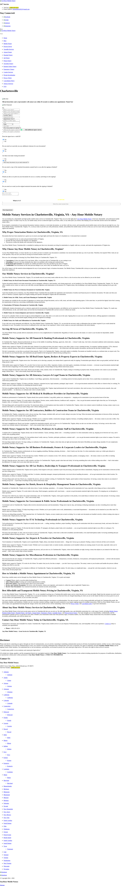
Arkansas (6, 689)
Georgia (6, 723)
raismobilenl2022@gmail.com (21, 9)
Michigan (6, 789)
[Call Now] (61, 872)
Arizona (6, 683)
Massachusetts (8, 786)
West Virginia (7, 863)
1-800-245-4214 (14, 7)
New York (6, 817)
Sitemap (2, 885)
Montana (6, 800)
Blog (5, 41)
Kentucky (6, 763)
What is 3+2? (17, 200)
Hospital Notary (8, 55)
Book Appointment (7, 210)
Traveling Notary (8, 63)
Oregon (6, 832)
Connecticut (7, 706)
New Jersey (7, 812)
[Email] (61, 875)
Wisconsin (6, 866)
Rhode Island (7, 837)
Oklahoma (6, 829)
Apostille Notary (57, 613)
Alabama (6, 672)
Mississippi (7, 795)
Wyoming (6, 869)
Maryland (6, 780)
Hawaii (6, 729)
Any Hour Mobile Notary (84, 219)
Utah (5, 852)
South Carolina (8, 840)
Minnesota (6, 792)
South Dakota (7, 843)
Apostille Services (9, 49)
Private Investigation (9, 75)
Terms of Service (8, 83)
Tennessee (10, 849)
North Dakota (7, 823)
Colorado (6, 700)
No (5, 141)
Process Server (8, 46)
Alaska (6, 677)
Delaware (6, 712)
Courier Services (8, 72)
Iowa (5, 752)
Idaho (5, 735)
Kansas (6, 757)
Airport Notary (8, 52)
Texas (5, 846)
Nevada (6, 806)
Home (5, 38)
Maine (5, 775)
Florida (6, 717)
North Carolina (8, 820)
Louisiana (6, 769)
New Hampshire (8, 809)
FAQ (5, 86)
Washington (7, 860)
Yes (5, 139)
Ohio (5, 826)
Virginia (6, 857)
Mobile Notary (8, 43)
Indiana (6, 746)
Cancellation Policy (9, 81)
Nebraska (6, 803)
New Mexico (7, 815)
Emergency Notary (9, 69)
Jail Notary (7, 58)
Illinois (5, 740)
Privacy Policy (8, 78)
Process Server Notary (71, 613)
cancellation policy (87, 603)
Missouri (6, 797)
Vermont (6, 855)
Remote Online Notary (10, 66)
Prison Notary (7, 61)
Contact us (108, 623)
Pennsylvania (7, 835)
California (6, 695)
